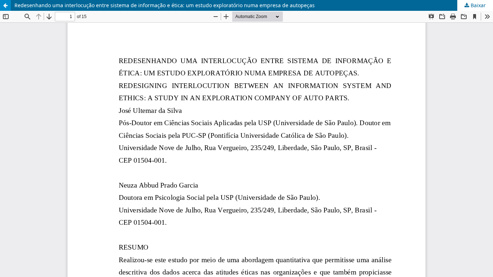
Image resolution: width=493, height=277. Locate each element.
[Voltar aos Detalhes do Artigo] (5, 5)
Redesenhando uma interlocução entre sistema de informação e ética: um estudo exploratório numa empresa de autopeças (164, 5)
